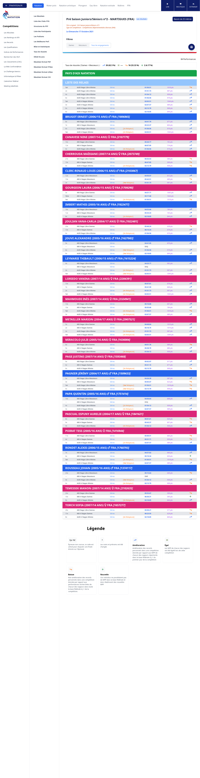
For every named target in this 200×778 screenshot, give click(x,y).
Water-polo (51, 5)
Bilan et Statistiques (42, 47)
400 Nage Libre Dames (86, 142)
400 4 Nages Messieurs (86, 125)
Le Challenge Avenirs (12, 71)
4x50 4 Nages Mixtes (85, 101)
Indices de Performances (13, 52)
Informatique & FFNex (12, 76)
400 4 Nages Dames (84, 145)
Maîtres (121, 5)
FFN (128, 5)
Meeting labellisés (11, 86)
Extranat (193, 7)
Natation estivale (107, 5)
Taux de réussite (40, 52)
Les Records (8, 42)
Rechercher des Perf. (12, 57)
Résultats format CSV (42, 77)
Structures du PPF (41, 26)
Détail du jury (39, 57)
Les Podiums (39, 36)
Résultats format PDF (42, 62)
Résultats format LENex (43, 72)
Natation (38, 5)
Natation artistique (67, 5)
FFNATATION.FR (15, 5)
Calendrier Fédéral (11, 81)
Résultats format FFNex (43, 67)
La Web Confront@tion (12, 67)
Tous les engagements (100, 45)
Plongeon (82, 5)
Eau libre (93, 5)
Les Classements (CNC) (13, 62)
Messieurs (83, 45)
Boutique (180, 7)
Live (167, 7)
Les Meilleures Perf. (41, 41)
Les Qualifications (11, 47)
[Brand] (15, 15)
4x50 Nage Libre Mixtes (86, 87)
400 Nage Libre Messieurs (87, 122)
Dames (71, 45)
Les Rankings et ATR (11, 37)
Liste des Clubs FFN (41, 21)
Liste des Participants (42, 31)
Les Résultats (9, 33)
